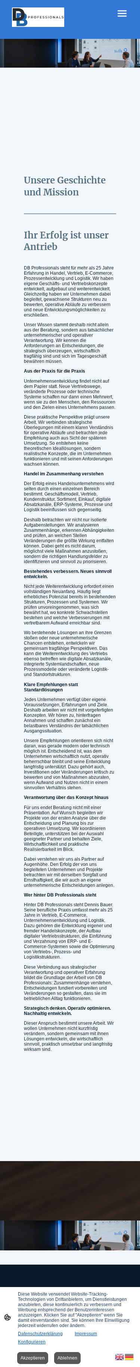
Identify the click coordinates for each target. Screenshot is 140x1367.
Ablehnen (67, 1358)
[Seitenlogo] (38, 17)
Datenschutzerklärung (40, 1333)
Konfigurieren (32, 1342)
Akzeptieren (33, 1358)
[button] (120, 1356)
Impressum (86, 1333)
